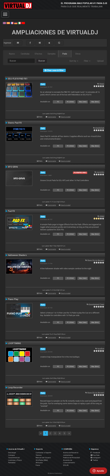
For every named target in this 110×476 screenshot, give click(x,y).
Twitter (95, 460)
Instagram (96, 458)
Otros (77, 54)
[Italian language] (19, 23)
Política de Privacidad (71, 458)
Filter (86, 61)
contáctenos (68, 455)
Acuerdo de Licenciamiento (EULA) (69, 462)
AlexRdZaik (99, 128)
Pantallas (11, 463)
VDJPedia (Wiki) (42, 460)
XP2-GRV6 (13, 167)
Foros (38, 465)
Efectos (38, 54)
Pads (64, 54)
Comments (52, 117)
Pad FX (11, 211)
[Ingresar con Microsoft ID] (39, 43)
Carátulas (25, 54)
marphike (100, 172)
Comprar (11, 455)
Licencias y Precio (15, 460)
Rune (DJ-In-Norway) (96, 260)
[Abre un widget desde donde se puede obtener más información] (98, 471)
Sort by (73, 61)
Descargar (12, 453)
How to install (65, 117)
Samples (52, 54)
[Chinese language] (23, 23)
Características (14, 458)
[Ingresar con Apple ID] (49, 43)
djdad (102, 216)
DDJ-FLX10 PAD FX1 (17, 79)
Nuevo (12, 54)
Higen (102, 84)
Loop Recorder (15, 387)
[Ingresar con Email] (17, 43)
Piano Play (13, 299)
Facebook (95, 453)
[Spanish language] (8, 23)
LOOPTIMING (14, 343)
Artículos (39, 463)
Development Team (96, 304)
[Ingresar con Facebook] (30, 43)
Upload (100, 61)
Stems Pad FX (15, 123)
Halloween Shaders (17, 255)
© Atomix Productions (55, 473)
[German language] (15, 23)
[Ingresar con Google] (59, 43)
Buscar (42, 61)
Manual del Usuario (43, 458)
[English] (4, 23)
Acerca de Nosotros (70, 453)
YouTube (95, 455)
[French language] (12, 23)
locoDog (101, 348)
